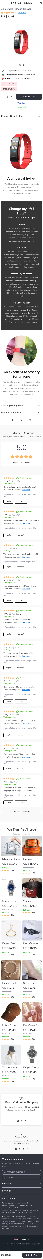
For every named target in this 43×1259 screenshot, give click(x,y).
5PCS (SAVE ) (9, 89)
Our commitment (9, 1216)
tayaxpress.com (8, 1203)
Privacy (28, 1243)
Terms (23, 1243)
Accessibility (36, 1243)
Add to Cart (32, 1255)
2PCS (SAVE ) (9, 84)
